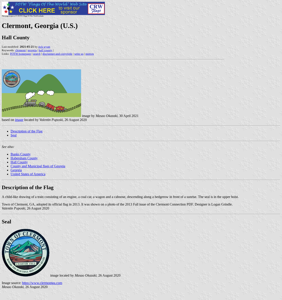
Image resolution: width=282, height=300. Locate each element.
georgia (32, 50)
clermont (20, 50)
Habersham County (24, 158)
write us (78, 53)
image (19, 120)
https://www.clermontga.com (42, 283)
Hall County (19, 162)
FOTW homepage (20, 53)
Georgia (16, 170)
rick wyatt (44, 46)
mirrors (89, 53)
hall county (45, 50)
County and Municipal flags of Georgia (38, 166)
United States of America (28, 174)
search (37, 53)
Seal (14, 135)
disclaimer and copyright (57, 53)
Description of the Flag (27, 131)
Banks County (21, 154)
